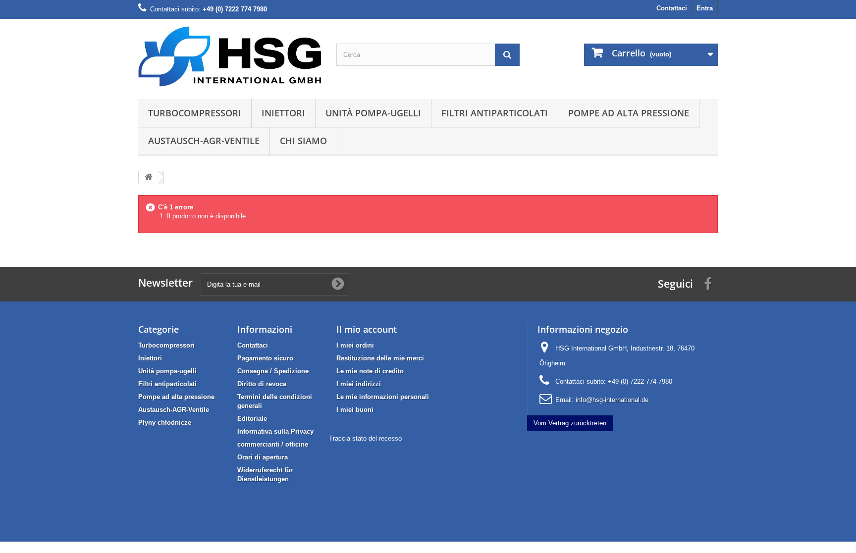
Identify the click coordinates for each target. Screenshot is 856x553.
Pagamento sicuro (265, 358)
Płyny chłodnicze (164, 422)
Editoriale (252, 418)
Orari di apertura (262, 457)
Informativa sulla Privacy (275, 431)
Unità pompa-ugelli (373, 113)
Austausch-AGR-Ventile (204, 141)
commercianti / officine (272, 444)
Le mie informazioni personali (382, 397)
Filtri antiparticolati (494, 113)
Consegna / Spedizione (273, 371)
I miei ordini (355, 345)
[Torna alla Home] (148, 177)
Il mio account (366, 329)
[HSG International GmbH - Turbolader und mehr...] (229, 56)
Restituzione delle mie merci (380, 358)
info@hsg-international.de (612, 399)
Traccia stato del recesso (365, 438)
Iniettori (283, 113)
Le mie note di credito (370, 371)
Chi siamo (303, 141)
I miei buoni (355, 409)
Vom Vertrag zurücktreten (570, 423)
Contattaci (671, 8)
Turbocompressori (194, 113)
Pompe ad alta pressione (628, 113)
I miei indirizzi (358, 384)
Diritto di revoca (261, 384)
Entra (704, 8)
